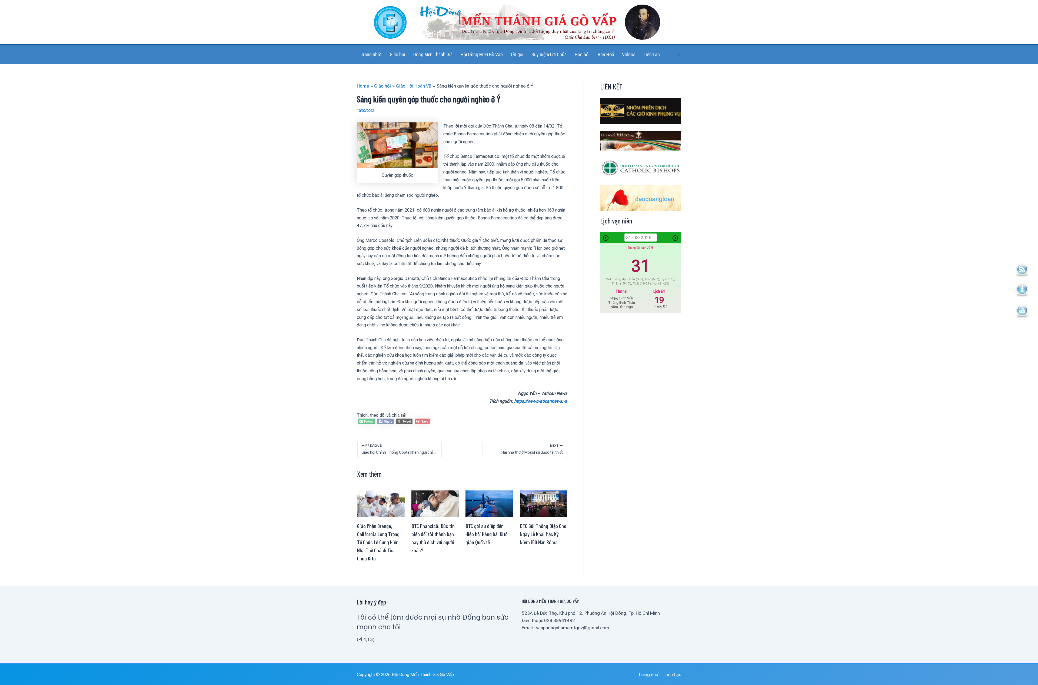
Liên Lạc (672, 674)
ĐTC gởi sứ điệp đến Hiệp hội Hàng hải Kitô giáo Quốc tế (486, 534)
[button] (678, 54)
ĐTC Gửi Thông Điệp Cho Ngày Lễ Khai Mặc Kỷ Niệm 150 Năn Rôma (543, 534)
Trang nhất (649, 674)
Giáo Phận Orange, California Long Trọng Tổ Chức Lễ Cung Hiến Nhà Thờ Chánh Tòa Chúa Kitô (378, 542)
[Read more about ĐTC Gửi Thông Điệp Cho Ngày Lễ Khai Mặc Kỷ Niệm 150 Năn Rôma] (543, 503)
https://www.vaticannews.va (540, 401)
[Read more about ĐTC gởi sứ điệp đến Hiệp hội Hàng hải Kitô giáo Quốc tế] (489, 503)
